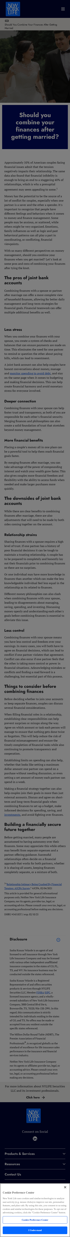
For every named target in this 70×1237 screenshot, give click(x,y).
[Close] (65, 1187)
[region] (35, 1210)
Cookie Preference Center (35, 1220)
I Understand (35, 1230)
